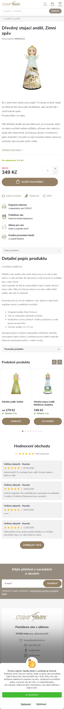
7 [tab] (38, 431)
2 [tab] (25, 431)
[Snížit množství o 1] (55, 173)
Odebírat (52, 583)
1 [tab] (22, 431)
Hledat (55, 11)
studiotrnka (34, 650)
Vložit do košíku (32, 182)
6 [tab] (36, 431)
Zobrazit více (32, 545)
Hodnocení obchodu (32, 446)
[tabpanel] (16, 397)
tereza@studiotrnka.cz (34, 640)
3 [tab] (28, 431)
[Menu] (60, 4)
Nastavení (26, 704)
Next (59, 362)
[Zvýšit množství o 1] (55, 169)
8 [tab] (41, 431)
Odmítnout (41, 704)
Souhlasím (33, 694)
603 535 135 (34, 645)
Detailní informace (11, 150)
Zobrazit (16, 421)
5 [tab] (33, 431)
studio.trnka (34, 655)
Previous (54, 362)
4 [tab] (30, 431)
